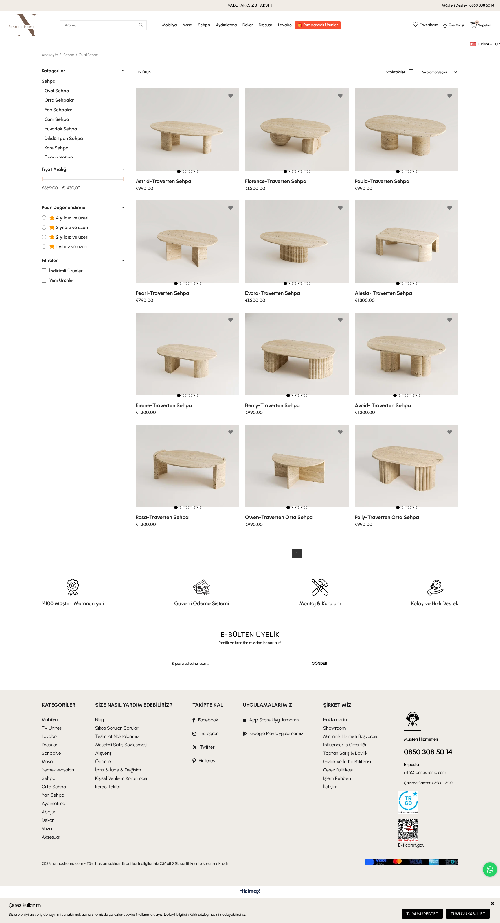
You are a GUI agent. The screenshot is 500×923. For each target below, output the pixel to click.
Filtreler (50, 260)
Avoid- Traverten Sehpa (383, 405)
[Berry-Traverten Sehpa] (297, 354)
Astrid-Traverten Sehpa (163, 181)
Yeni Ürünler (61, 280)
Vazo (47, 828)
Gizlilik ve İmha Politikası (347, 761)
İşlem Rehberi (337, 778)
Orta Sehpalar (59, 100)
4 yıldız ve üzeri (72, 218)
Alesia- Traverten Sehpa (383, 293)
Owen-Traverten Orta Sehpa (279, 517)
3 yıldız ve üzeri (71, 227)
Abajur (49, 812)
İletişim (330, 786)
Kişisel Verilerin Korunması (121, 778)
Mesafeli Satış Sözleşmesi (121, 744)
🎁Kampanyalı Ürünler (317, 25)
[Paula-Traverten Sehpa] (406, 130)
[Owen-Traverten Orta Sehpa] (297, 466)
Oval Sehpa (57, 90)
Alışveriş (103, 753)
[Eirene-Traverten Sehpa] (187, 354)
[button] (179, 171)
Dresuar (265, 25)
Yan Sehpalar (58, 109)
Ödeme (103, 761)
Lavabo (285, 25)
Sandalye (51, 753)
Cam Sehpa (57, 119)
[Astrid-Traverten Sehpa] (187, 130)
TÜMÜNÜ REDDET (422, 913)
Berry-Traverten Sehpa (272, 405)
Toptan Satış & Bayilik (345, 753)
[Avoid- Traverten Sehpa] (406, 354)
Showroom (334, 728)
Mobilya (169, 25)
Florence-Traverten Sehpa (275, 181)
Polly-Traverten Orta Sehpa (387, 517)
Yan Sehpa (53, 795)
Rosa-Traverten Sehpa (162, 517)
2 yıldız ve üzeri (72, 237)
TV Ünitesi (52, 728)
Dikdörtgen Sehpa (64, 138)
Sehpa (204, 25)
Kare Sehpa (56, 148)
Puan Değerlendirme (63, 207)
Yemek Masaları (58, 770)
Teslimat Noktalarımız (117, 736)
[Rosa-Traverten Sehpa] (187, 466)
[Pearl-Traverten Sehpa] (187, 242)
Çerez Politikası (338, 770)
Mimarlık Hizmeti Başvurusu (350, 736)
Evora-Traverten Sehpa (272, 293)
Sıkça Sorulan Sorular (117, 728)
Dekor (247, 25)
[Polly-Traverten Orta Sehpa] (406, 466)
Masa (187, 25)
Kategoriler (53, 70)
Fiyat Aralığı (54, 169)
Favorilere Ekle (230, 96)
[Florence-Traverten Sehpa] (297, 130)
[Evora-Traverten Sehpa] (297, 242)
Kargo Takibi (107, 786)
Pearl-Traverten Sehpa (162, 293)
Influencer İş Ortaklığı (344, 744)
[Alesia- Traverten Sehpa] (406, 242)
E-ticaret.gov (411, 845)
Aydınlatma (226, 25)
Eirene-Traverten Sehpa (164, 405)
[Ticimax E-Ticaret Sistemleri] (250, 892)
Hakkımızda (335, 719)
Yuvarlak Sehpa (61, 129)
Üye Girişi (456, 25)
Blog (99, 719)
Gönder (319, 663)
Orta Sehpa (54, 786)
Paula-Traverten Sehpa (382, 181)
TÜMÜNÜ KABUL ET (468, 913)
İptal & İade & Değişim (118, 770)
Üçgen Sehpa (59, 157)
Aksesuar (51, 837)
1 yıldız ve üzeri (71, 246)
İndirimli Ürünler (66, 271)
